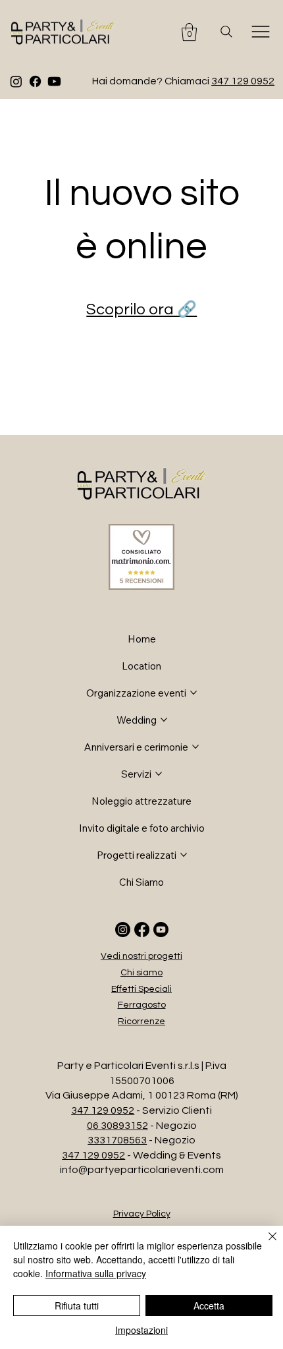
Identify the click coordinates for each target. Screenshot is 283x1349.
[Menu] (261, 31)
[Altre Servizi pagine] (158, 773)
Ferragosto (142, 1005)
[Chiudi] (264, 1244)
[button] (189, 32)
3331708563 (117, 1140)
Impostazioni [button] (141, 1329)
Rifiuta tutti (77, 1305)
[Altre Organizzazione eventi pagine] (193, 692)
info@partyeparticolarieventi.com (142, 1169)
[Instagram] (16, 81)
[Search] (226, 31)
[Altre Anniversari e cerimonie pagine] (195, 746)
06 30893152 (117, 1125)
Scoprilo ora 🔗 (141, 309)
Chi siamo (141, 972)
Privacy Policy (141, 1214)
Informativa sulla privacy (95, 1273)
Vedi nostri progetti (141, 956)
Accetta (208, 1305)
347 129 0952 (242, 81)
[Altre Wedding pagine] (164, 719)
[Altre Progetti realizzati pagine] (183, 854)
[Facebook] (35, 81)
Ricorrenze (141, 1021)
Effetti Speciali (141, 989)
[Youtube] (54, 81)
